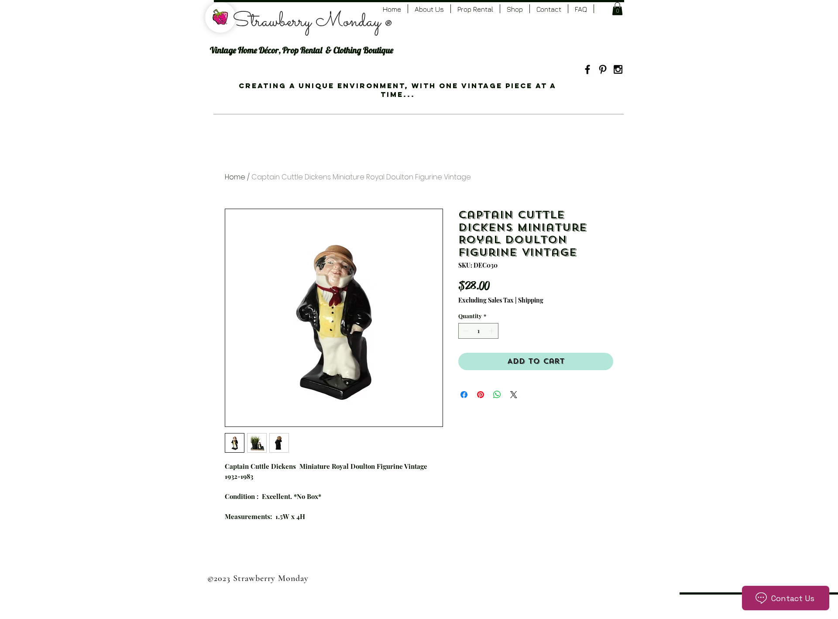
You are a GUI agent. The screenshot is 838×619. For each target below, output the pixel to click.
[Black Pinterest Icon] (603, 69)
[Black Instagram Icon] (618, 69)
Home (235, 177)
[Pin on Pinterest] (480, 394)
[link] (617, 8)
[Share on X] (513, 394)
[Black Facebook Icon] (587, 69)
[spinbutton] (478, 330)
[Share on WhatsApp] (497, 394)
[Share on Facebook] (464, 394)
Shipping (530, 300)
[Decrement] (465, 330)
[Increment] (492, 330)
